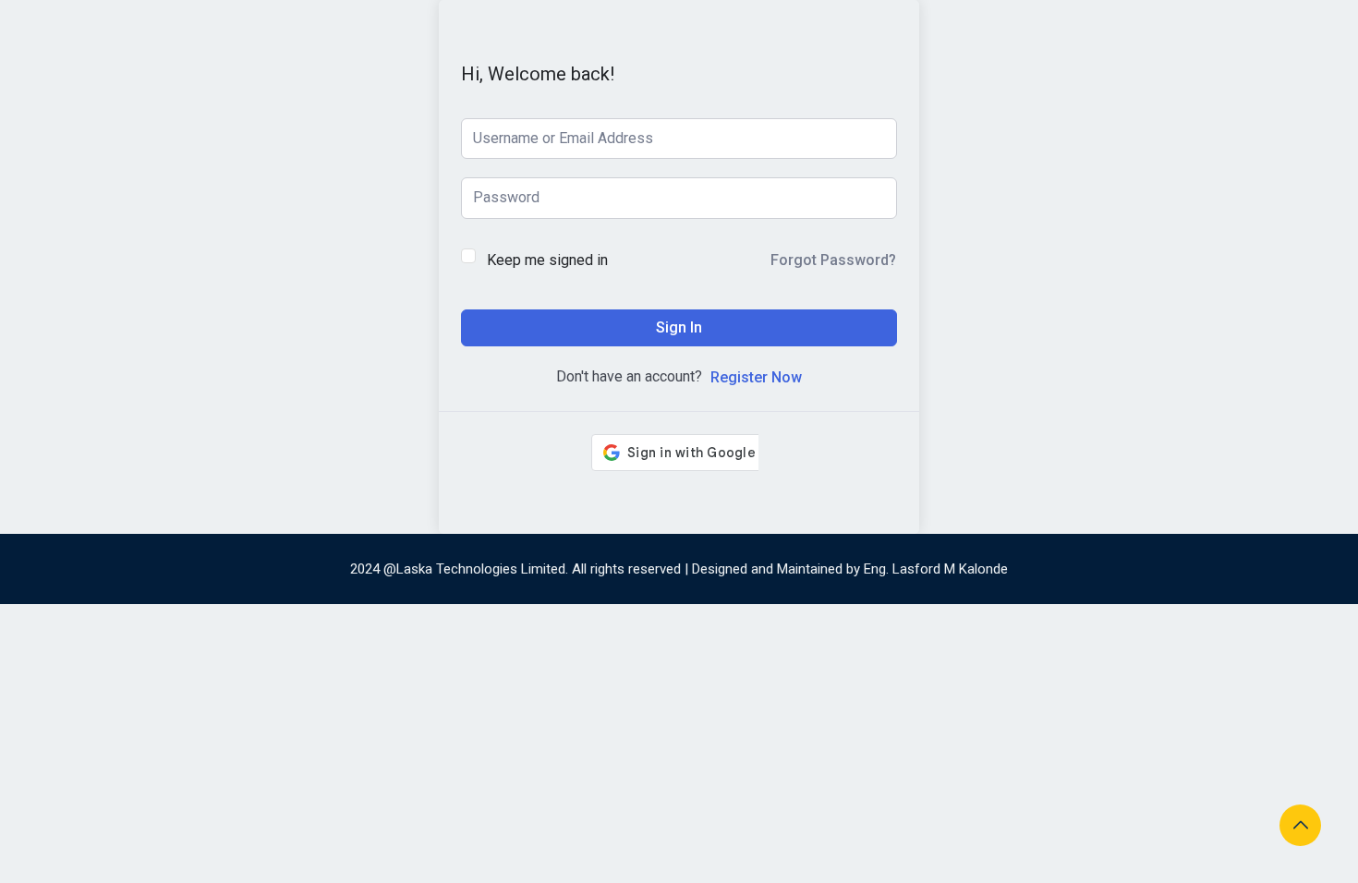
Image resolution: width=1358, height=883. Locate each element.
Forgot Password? (833, 260)
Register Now (756, 377)
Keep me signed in (547, 260)
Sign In (679, 327)
